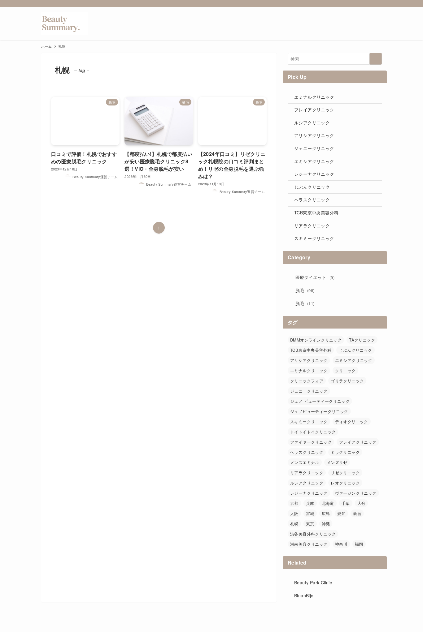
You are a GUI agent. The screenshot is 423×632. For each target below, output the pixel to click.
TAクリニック (362, 340)
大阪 (294, 513)
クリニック (345, 370)
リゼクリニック (345, 472)
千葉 (346, 503)
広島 (326, 513)
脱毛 (305, 290)
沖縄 (326, 524)
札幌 (294, 524)
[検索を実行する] (375, 59)
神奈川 (341, 544)
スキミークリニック (314, 238)
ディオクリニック (351, 421)
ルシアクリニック (312, 122)
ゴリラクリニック (347, 381)
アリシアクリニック (314, 135)
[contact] (370, 3)
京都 (294, 503)
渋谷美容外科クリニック (313, 534)
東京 (310, 524)
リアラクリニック (312, 225)
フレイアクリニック (314, 109)
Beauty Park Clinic (313, 582)
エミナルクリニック (314, 97)
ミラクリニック (345, 452)
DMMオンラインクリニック (316, 340)
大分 (361, 503)
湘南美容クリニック (309, 544)
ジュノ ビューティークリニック (320, 401)
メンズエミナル (304, 462)
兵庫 (310, 503)
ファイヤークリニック (311, 442)
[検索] (378, 3)
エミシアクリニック (314, 161)
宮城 (310, 513)
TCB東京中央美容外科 (316, 212)
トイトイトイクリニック (313, 432)
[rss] (362, 3)
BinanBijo (304, 595)
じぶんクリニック (312, 187)
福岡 (359, 544)
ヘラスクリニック (312, 199)
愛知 (341, 513)
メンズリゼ (337, 462)
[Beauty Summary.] (64, 23)
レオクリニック (345, 483)
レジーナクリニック (314, 174)
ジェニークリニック (314, 148)
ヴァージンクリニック (356, 493)
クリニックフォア (306, 381)
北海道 (328, 503)
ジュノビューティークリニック (319, 411)
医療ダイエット (314, 277)
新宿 (357, 513)
